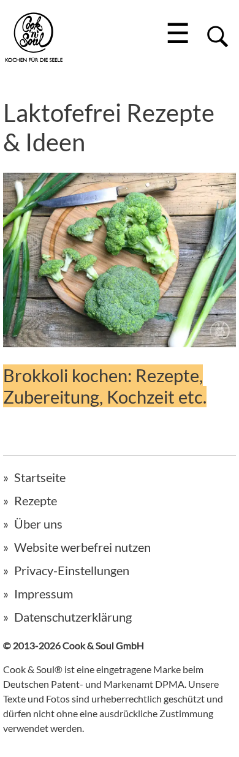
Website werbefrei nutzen (82, 547)
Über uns (38, 523)
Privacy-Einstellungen (71, 570)
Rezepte (35, 500)
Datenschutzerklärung (73, 616)
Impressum (43, 593)
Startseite (40, 477)
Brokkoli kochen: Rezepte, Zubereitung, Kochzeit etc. (105, 385)
